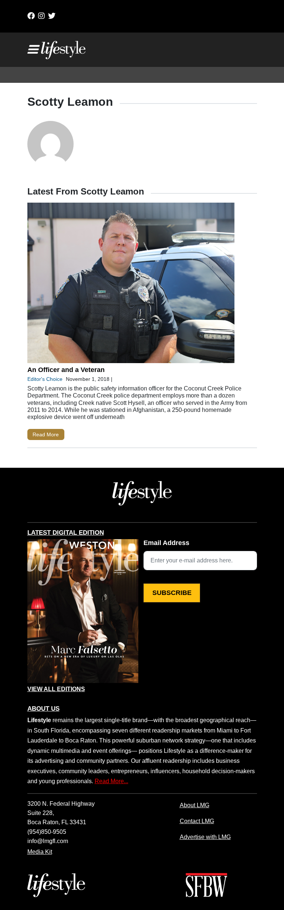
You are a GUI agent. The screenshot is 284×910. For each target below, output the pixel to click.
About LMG (194, 805)
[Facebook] (31, 16)
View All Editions (56, 689)
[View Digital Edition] (82, 611)
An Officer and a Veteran (66, 369)
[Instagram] (41, 16)
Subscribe (172, 592)
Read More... (111, 781)
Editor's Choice (44, 379)
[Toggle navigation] (32, 49)
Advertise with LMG (205, 836)
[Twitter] (51, 16)
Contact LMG (197, 821)
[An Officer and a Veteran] (130, 284)
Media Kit (39, 851)
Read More (46, 434)
